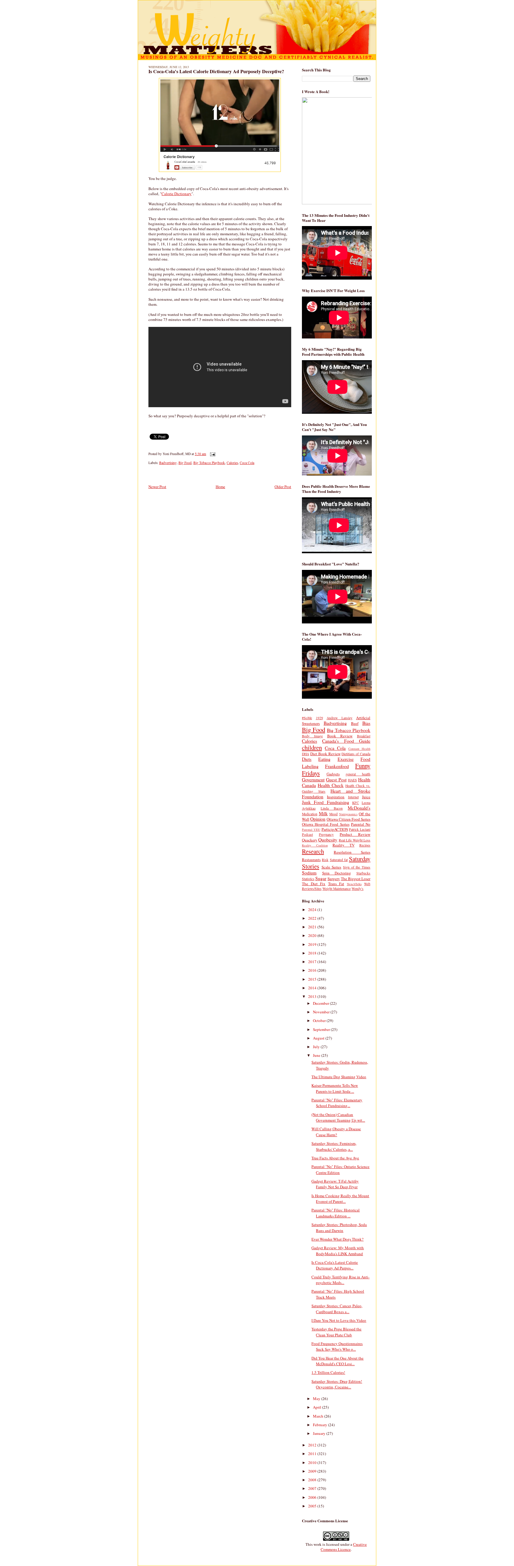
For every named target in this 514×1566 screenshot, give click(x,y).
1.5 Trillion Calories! (328, 1372)
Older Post (283, 486)
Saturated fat (339, 860)
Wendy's (357, 888)
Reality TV (344, 845)
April (317, 1407)
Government (313, 780)
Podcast (307, 834)
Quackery (309, 840)
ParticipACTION (335, 829)
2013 (312, 996)
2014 (312, 987)
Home (220, 486)
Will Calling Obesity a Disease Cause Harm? (336, 1131)
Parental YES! (311, 829)
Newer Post (157, 486)
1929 (319, 718)
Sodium (309, 873)
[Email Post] (212, 454)
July (317, 1046)
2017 (312, 961)
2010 (312, 1462)
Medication (309, 814)
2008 (312, 1479)
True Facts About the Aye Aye (335, 1158)
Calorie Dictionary (177, 193)
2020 (312, 935)
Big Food (185, 462)
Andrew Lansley (339, 718)
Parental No (360, 824)
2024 (312, 909)
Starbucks (363, 873)
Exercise (346, 759)
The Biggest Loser (355, 878)
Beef (354, 723)
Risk (325, 860)
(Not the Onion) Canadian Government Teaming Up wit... (338, 1117)
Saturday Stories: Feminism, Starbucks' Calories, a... (333, 1146)
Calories (232, 462)
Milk (323, 813)
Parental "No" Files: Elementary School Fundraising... (336, 1103)
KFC (355, 802)
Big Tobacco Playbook (209, 462)
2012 (312, 1445)
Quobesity (327, 840)
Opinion (317, 819)
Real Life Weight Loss (354, 840)
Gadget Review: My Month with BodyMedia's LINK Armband (337, 1250)
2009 (312, 1471)
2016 (312, 970)
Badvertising (168, 462)
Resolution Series (352, 852)
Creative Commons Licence (344, 1547)
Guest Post (336, 780)
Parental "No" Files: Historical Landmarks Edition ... (335, 1213)
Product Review (355, 834)
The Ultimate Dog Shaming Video (338, 1076)
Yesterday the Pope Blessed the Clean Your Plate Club (336, 1332)
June (317, 1055)
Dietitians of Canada (355, 754)
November (321, 1012)
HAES (352, 780)
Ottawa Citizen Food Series (348, 819)
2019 (312, 944)
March (318, 1416)
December (321, 1003)
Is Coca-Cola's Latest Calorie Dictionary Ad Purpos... (334, 1265)
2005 (312, 1506)
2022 (312, 918)
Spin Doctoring (336, 873)
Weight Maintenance (336, 888)
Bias (366, 723)
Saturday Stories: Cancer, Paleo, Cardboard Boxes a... (336, 1308)
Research (313, 851)
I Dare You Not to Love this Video (338, 1320)
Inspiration (335, 797)
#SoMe (307, 718)
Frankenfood (337, 766)
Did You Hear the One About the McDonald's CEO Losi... (337, 1361)
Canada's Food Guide (346, 741)
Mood (333, 814)
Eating (324, 759)
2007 (312, 1488)
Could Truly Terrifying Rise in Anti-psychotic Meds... (340, 1280)
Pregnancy (326, 834)
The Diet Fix (313, 883)
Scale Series (331, 867)
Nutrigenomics (348, 814)
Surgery (333, 878)
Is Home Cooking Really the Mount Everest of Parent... (340, 1198)
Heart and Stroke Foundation (336, 794)
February (320, 1424)
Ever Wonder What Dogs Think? (337, 1239)
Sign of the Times (356, 867)
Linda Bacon (332, 808)
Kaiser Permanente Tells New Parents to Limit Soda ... (334, 1088)
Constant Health (359, 749)
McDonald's (359, 808)
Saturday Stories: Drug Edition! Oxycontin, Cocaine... (336, 1384)
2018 (312, 953)
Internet (353, 797)
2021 (312, 926)
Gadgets (333, 774)
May (317, 1398)
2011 (312, 1453)
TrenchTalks (354, 884)
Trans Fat (336, 883)
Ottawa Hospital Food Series (326, 824)
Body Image (312, 736)
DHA (305, 754)
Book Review (340, 736)
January (319, 1433)
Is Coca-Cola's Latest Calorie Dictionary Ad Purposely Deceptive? (216, 71)
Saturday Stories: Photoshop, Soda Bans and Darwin (339, 1227)
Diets (306, 759)
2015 (312, 979)
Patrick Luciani (359, 829)
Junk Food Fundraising (325, 802)
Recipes (364, 845)
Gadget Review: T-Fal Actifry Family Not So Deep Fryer (335, 1184)
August (319, 1038)
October (320, 1020)
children (312, 747)
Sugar (320, 878)
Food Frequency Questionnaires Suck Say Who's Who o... (337, 1346)
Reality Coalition (315, 845)
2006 (312, 1497)
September (322, 1029)
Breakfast (363, 736)
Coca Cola (247, 462)
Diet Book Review (325, 753)
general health (358, 774)
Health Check (331, 785)
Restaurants (311, 859)
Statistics (308, 879)
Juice (366, 797)
